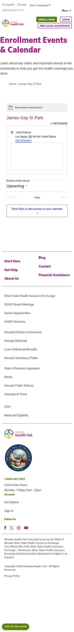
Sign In (8, 510)
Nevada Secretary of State (21, 357)
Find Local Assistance (55, 25)
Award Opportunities (17, 313)
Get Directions (23, 140)
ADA (7, 406)
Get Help (11, 270)
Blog (42, 257)
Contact (22, 4)
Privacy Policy (12, 575)
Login (66, 19)
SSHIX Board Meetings (19, 304)
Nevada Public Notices (19, 385)
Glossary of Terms (15, 394)
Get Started (11, 502)
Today (37, 197)
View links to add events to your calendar (37, 208)
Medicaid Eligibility (16, 415)
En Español (8, 4)
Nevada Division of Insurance (23, 332)
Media (8, 376)
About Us (11, 278)
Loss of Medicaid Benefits (20, 349)
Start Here (12, 261)
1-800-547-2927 (14, 479)
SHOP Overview (14, 321)
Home (12, 84)
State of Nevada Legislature (22, 368)
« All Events (59, 123)
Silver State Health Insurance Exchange (29, 295)
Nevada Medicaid (15, 340)
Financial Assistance (54, 275)
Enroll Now (46, 19)
